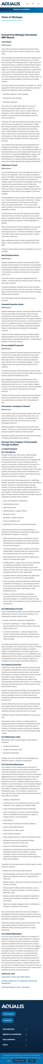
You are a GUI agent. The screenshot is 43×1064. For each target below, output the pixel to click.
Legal (5, 1045)
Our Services (8, 1029)
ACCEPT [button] (32, 1061)
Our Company (9, 1040)
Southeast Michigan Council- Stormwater (16, 987)
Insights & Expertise (12, 1034)
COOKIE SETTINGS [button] (19, 1061)
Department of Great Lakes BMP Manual (16, 977)
